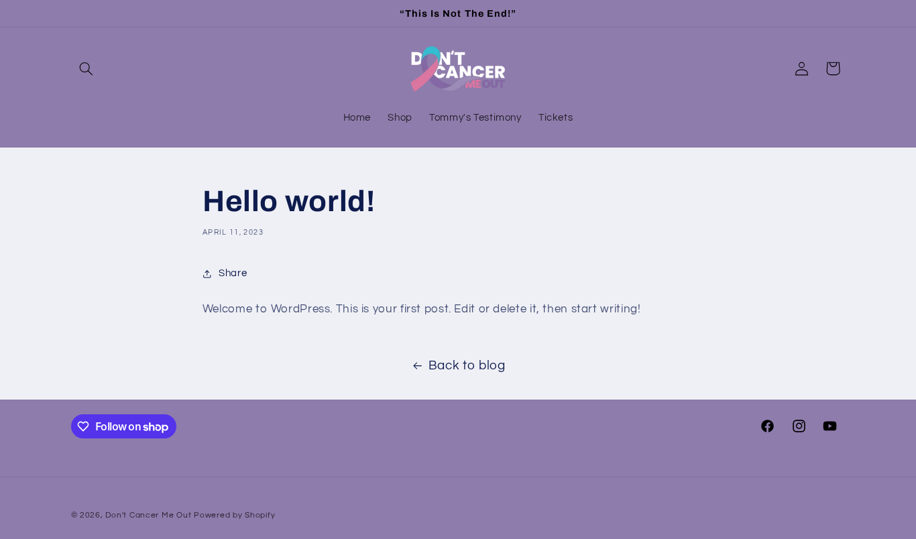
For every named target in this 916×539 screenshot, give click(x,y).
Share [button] (233, 273)
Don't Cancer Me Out (148, 515)
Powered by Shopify (234, 515)
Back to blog (467, 365)
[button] (86, 68)
